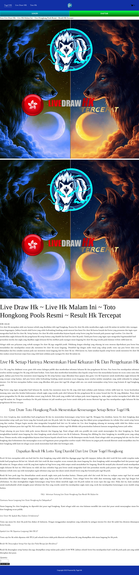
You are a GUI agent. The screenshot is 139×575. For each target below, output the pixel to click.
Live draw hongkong (8, 417)
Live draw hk (5, 327)
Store (2, 18)
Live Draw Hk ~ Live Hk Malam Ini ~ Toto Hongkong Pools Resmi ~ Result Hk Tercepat (38, 18)
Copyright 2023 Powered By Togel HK (69, 570)
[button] (5, 564)
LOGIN (35, 13)
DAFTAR (104, 13)
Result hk (3, 458)
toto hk (67, 423)
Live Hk (3, 369)
